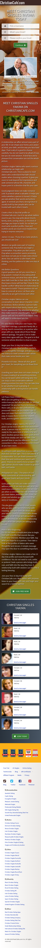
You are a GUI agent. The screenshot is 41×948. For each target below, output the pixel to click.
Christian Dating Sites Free (12, 920)
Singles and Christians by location (15, 845)
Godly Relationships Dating (13, 926)
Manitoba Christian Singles (13, 834)
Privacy (27, 775)
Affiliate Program (8, 775)
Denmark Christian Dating (12, 826)
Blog (16, 772)
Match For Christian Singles (13, 931)
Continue (20, 45)
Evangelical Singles (10, 799)
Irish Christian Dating (11, 893)
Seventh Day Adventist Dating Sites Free (16, 812)
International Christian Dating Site (15, 928)
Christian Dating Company (12, 917)
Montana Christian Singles (12, 839)
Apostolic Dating (10, 793)
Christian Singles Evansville (13, 858)
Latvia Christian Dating (11, 896)
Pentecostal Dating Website (13, 807)
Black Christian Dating (11, 882)
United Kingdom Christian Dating (14, 904)
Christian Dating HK (11, 890)
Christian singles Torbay (12, 875)
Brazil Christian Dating (11, 888)
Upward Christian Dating (12, 934)
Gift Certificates (26, 772)
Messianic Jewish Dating (12, 801)
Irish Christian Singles (11, 831)
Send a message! (20, 622)
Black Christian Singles (11, 885)
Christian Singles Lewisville (12, 866)
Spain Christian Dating (11, 899)
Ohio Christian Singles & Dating (14, 842)
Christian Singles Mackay (12, 869)
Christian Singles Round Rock (13, 872)
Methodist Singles (10, 804)
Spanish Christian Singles (12, 901)
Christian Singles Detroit (12, 855)
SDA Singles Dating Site (12, 810)
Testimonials (7, 772)
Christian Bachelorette (11, 915)
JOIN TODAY (21, 736)
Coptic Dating (9, 796)
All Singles (16, 768)
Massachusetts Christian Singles (14, 837)
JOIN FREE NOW (22, 591)
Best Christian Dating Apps (12, 912)
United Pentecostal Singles (12, 815)
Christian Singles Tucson (12, 853)
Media (19, 775)
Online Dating (27, 768)
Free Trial (6, 768)
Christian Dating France (12, 823)
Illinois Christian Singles (12, 828)
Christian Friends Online (12, 923)
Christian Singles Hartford (12, 861)
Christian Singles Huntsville (13, 864)
